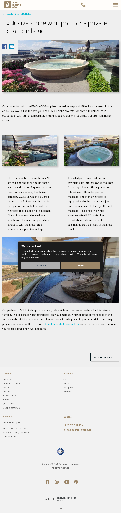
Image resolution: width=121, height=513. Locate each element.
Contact (7, 391)
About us (7, 379)
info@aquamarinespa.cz (77, 429)
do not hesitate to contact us (62, 324)
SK (60, 508)
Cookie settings (11, 407)
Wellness (67, 391)
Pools (66, 379)
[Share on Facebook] (4, 49)
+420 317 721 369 (73, 425)
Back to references (19, 13)
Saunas (67, 383)
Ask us (6, 387)
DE (65, 508)
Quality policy (9, 403)
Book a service (10, 395)
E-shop (6, 399)
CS (56, 508)
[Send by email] (11, 48)
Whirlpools (68, 387)
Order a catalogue (11, 383)
